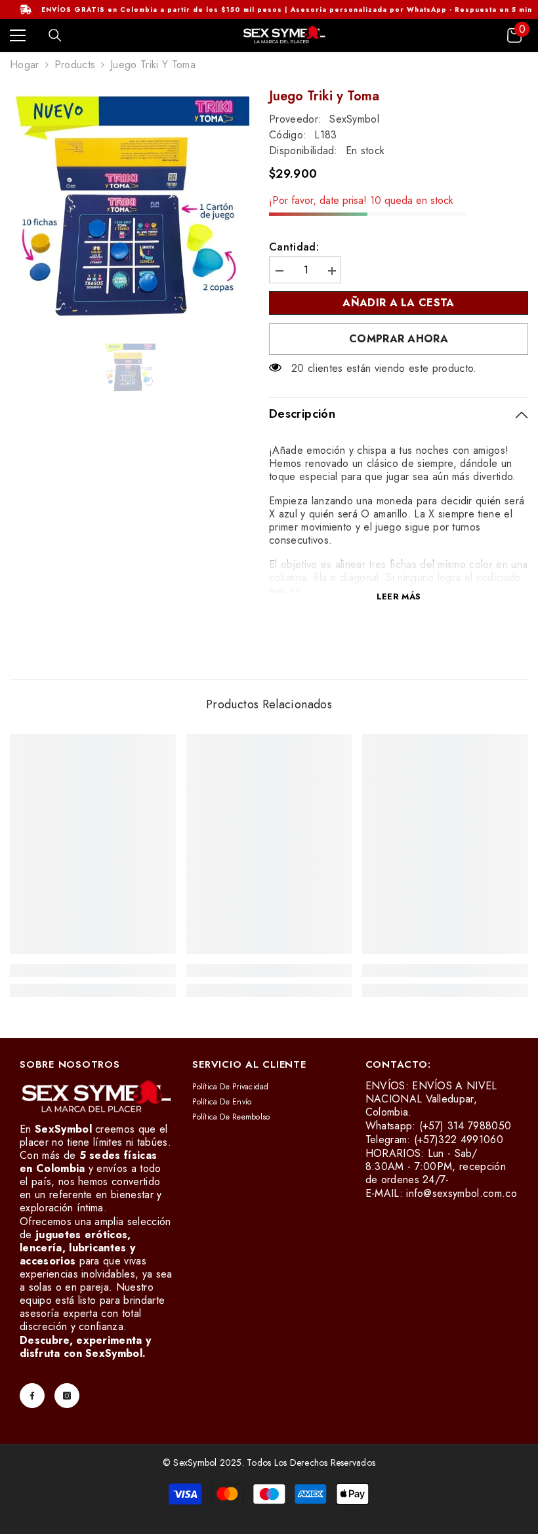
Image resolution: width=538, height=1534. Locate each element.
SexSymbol (354, 119)
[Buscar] (55, 35)
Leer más (399, 596)
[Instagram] (66, 1395)
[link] (93, 970)
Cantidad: (294, 247)
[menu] (18, 35)
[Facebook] (32, 1395)
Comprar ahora (398, 338)
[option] (129, 208)
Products (75, 64)
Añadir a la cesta (398, 302)
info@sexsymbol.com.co (461, 1193)
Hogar (24, 64)
